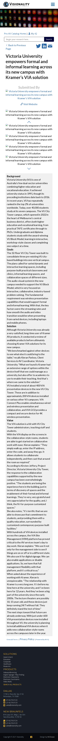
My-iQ (33, 33)
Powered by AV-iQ (42, 639)
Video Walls (7, 681)
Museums (6, 666)
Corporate (7, 662)
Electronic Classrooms (11, 677)
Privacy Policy (27, 639)
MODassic (51, 737)
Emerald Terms (12, 639)
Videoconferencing (10, 672)
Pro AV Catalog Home (15, 33)
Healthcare (7, 664)
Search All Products (12, 684)
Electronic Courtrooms (11, 679)
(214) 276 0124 (11, 700)
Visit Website (30, 104)
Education (6, 659)
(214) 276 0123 (11, 702)
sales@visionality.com (13, 705)
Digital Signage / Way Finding (13, 675)
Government (8, 657)
